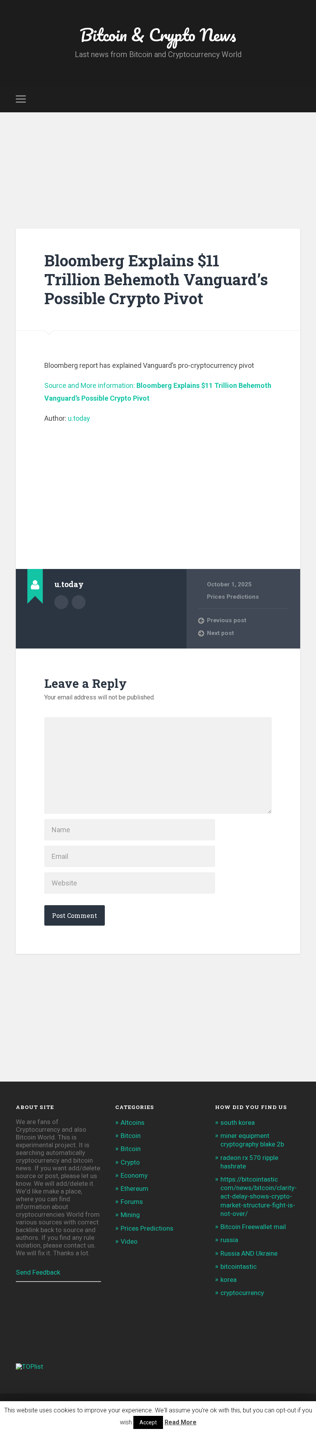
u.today (79, 418)
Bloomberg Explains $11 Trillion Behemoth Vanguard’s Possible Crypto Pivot (156, 279)
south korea (237, 1122)
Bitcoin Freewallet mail (253, 1227)
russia (229, 1240)
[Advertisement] (158, 170)
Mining (130, 1215)
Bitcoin (131, 1135)
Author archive (61, 602)
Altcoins (133, 1122)
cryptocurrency (242, 1293)
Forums (132, 1201)
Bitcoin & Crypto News (158, 34)
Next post (220, 633)
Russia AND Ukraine (248, 1253)
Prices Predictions (233, 596)
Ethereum (134, 1188)
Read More (181, 1422)
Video (129, 1241)
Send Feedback (38, 1272)
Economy (134, 1175)
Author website (79, 602)
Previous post (226, 620)
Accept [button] (148, 1422)
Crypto (130, 1162)
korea (228, 1279)
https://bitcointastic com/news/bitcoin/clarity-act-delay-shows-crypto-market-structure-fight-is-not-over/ (258, 1196)
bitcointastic (238, 1266)
